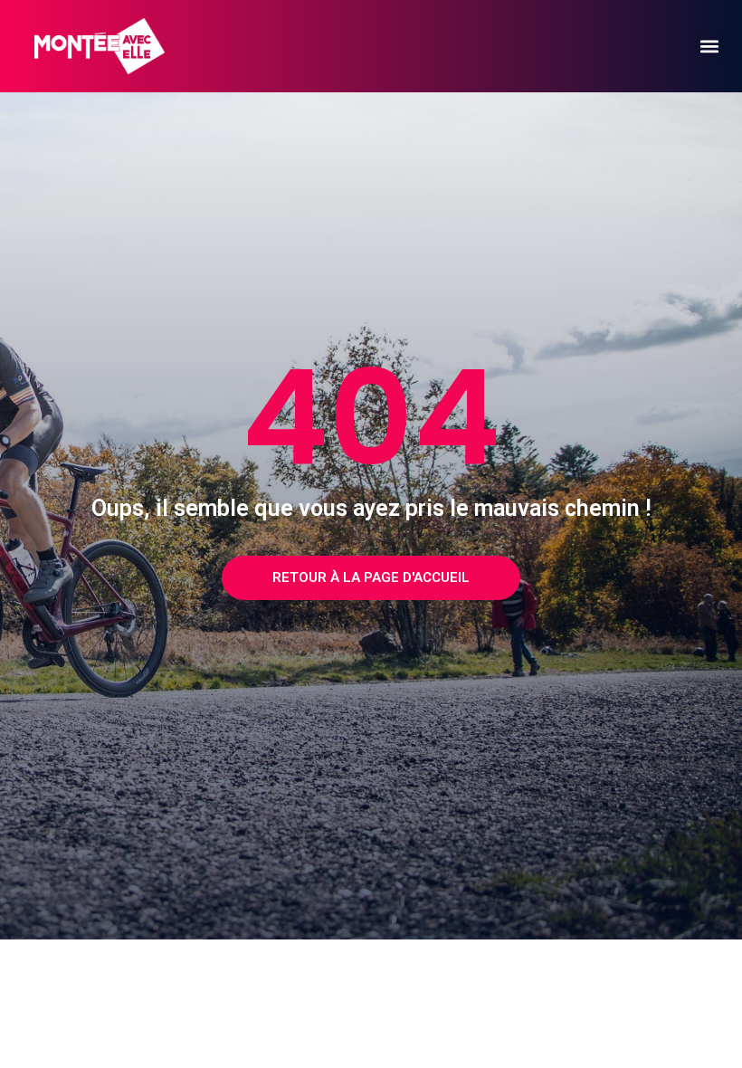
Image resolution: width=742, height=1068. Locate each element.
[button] (709, 47)
